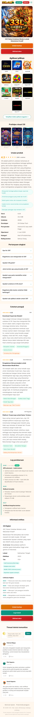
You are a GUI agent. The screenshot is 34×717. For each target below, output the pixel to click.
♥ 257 (4, 675)
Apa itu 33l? (7, 250)
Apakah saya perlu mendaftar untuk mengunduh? (14, 276)
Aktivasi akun (17, 51)
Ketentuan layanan (10, 704)
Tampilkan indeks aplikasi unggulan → (17, 117)
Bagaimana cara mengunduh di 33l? (14, 256)
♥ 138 (4, 695)
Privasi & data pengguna (22, 704)
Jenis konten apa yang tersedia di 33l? (15, 269)
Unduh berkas (17, 46)
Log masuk (18, 2)
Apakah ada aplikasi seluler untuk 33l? (15, 298)
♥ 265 (4, 656)
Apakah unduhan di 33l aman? (13, 284)
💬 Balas (11, 656)
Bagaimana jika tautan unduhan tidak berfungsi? (15, 291)
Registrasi (26, 2)
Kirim (28, 633)
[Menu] (31, 2)
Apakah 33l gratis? (9, 263)
